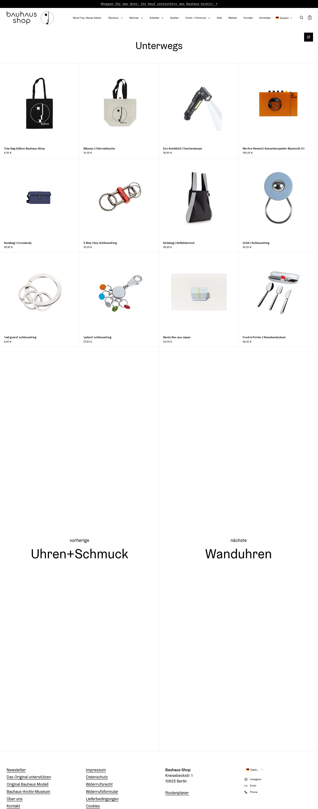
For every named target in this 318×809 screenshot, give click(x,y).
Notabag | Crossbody (39, 205)
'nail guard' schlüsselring (39, 300)
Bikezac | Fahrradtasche (119, 111)
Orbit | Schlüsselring (278, 205)
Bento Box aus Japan (198, 300)
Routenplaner (177, 792)
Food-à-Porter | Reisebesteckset (278, 300)
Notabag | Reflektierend (198, 205)
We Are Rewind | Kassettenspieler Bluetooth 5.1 (278, 111)
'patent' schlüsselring (119, 300)
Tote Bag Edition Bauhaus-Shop (39, 111)
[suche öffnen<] (301, 17)
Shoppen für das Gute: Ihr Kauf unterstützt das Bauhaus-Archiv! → (159, 4)
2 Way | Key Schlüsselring (119, 205)
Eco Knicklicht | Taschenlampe (198, 111)
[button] (284, 18)
